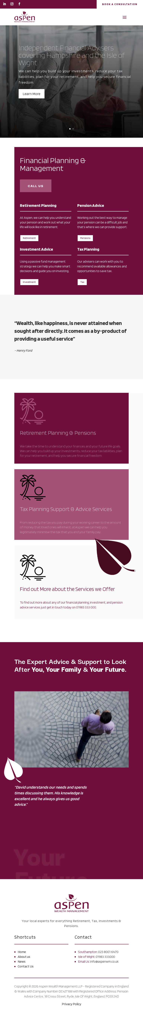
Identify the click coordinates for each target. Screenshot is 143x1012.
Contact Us (26, 966)
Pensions (85, 237)
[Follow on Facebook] (19, 4)
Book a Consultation (119, 4)
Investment (29, 281)
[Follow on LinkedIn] (4, 4)
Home (22, 952)
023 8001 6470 (108, 952)
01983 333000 (105, 957)
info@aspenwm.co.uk (104, 961)
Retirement (29, 237)
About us (24, 957)
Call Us (36, 185)
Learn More (31, 93)
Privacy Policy (71, 1004)
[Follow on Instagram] (12, 4)
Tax (82, 281)
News (22, 961)
